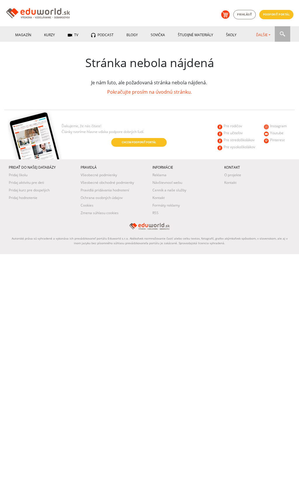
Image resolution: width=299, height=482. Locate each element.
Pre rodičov (233, 125)
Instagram (278, 125)
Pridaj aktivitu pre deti (26, 182)
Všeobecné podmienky (99, 174)
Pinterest (277, 139)
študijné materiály (195, 34)
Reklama (159, 174)
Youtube (277, 132)
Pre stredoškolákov (239, 139)
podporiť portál (276, 14)
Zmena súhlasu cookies (100, 212)
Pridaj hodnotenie (23, 197)
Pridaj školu (18, 174)
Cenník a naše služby (169, 190)
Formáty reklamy (166, 205)
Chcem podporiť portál (139, 142)
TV (75, 34)
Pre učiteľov (233, 132)
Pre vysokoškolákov (239, 146)
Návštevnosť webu (167, 182)
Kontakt (158, 197)
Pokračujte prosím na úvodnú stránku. (149, 92)
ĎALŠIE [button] (262, 34)
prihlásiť (244, 14)
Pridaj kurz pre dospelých (29, 190)
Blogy (132, 34)
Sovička (158, 34)
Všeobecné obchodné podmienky (107, 182)
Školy (231, 34)
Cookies (87, 205)
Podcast (105, 34)
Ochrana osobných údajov (102, 197)
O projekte (232, 174)
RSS (155, 212)
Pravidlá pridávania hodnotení (105, 190)
